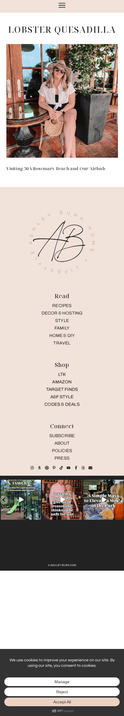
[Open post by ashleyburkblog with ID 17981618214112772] (21, 500)
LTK (62, 374)
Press (62, 458)
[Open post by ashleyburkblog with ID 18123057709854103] (62, 500)
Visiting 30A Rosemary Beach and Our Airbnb (55, 168)
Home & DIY (62, 335)
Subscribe (62, 435)
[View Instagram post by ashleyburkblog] (37, 516)
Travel (61, 343)
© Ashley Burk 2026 (62, 565)
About (62, 443)
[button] (4, 500)
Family (62, 328)
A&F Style (62, 397)
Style (62, 320)
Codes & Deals (62, 404)
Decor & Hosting (62, 313)
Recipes (62, 305)
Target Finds (62, 389)
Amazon (62, 382)
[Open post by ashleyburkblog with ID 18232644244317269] (103, 500)
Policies (62, 450)
